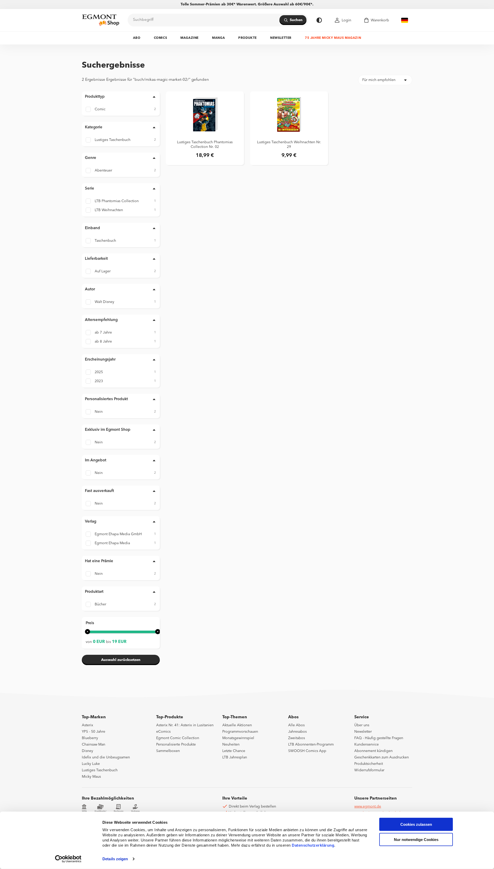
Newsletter (281, 38)
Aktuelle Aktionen (237, 725)
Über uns (361, 725)
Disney (87, 751)
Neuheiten (231, 744)
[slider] (87, 631)
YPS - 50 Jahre (93, 731)
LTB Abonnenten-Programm (311, 744)
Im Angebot (95, 460)
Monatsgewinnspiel (238, 738)
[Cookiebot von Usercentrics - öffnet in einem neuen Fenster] (68, 859)
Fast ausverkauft (99, 491)
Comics (160, 38)
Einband (92, 228)
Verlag (90, 522)
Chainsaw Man (93, 744)
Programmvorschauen (240, 731)
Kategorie (93, 127)
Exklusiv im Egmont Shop (107, 430)
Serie (89, 189)
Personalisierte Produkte (176, 744)
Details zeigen (115, 859)
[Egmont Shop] (100, 20)
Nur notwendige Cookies (416, 839)
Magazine (189, 38)
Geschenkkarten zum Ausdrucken (381, 757)
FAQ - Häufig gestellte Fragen (378, 738)
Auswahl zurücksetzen (120, 660)
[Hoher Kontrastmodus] (319, 20)
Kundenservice (366, 744)
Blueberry (90, 738)
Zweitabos (296, 738)
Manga (218, 38)
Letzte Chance (233, 751)
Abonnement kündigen (373, 751)
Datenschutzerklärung (313, 845)
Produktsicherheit (368, 764)
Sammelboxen (168, 751)
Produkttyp (95, 97)
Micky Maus (91, 776)
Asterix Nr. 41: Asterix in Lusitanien (185, 725)
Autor (90, 289)
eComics (163, 731)
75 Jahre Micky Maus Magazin (333, 38)
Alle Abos (296, 725)
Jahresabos (297, 731)
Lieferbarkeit (96, 259)
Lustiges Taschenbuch (100, 770)
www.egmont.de (367, 806)
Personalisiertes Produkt (106, 399)
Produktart (94, 592)
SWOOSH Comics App (307, 751)
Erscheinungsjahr (100, 360)
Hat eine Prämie (99, 561)
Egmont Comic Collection (177, 738)
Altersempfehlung (101, 320)
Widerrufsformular (369, 770)
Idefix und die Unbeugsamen (106, 757)
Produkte (247, 38)
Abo (136, 38)
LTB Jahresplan (234, 757)
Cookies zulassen (416, 824)
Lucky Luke (91, 764)
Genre (90, 158)
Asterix (87, 725)
